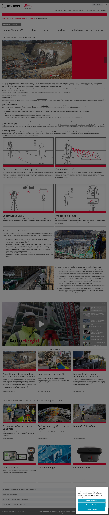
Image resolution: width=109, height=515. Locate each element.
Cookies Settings (92, 509)
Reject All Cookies (91, 504)
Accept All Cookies (91, 500)
